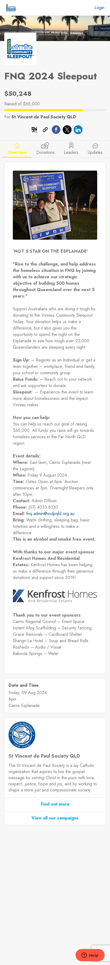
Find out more (55, 804)
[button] (34, 130)
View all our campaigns (55, 818)
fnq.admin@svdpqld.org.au (50, 513)
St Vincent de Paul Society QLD (43, 117)
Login (99, 8)
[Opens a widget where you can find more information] (90, 955)
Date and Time (24, 685)
